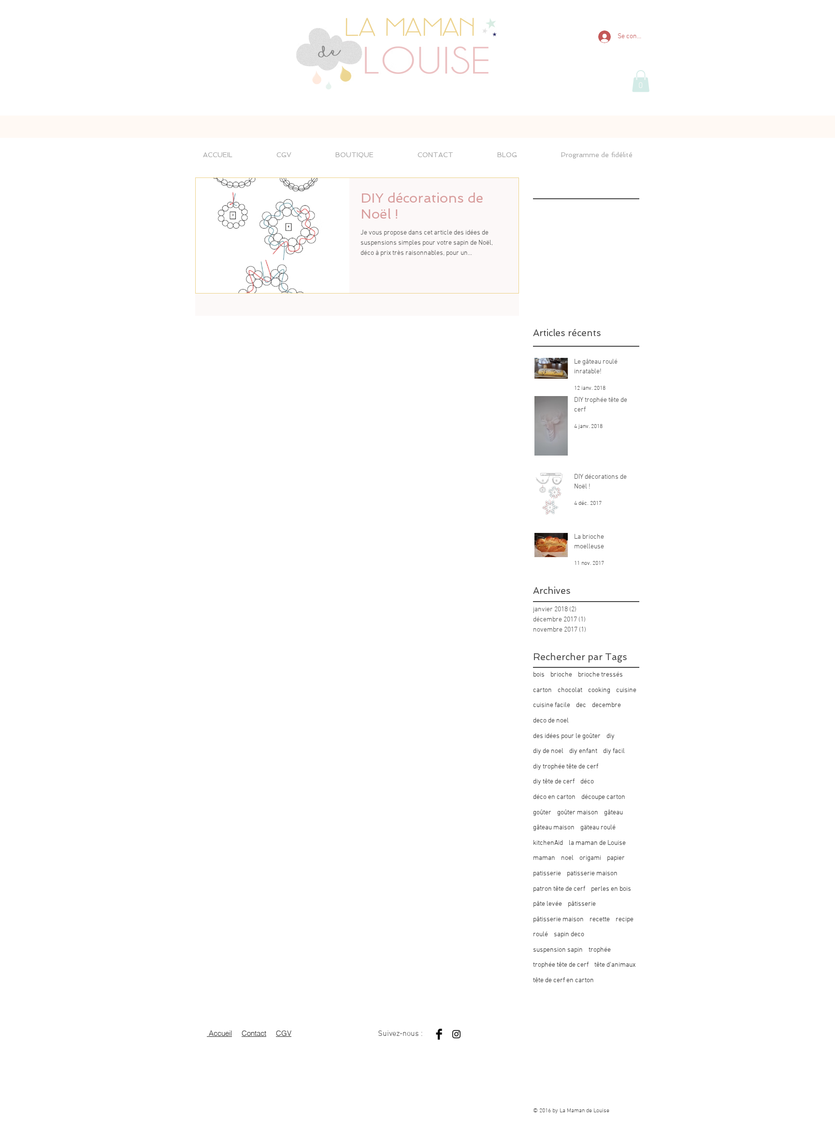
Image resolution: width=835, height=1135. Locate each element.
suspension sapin (558, 950)
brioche (561, 675)
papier (616, 858)
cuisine (626, 690)
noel (567, 858)
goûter (542, 813)
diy (610, 736)
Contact (254, 1033)
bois (539, 675)
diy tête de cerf (554, 782)
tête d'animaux (614, 965)
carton (542, 690)
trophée (600, 950)
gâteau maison (554, 828)
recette (600, 919)
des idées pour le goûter (567, 736)
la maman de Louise (597, 843)
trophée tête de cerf (561, 965)
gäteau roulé (598, 828)
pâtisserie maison (558, 919)
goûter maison (577, 813)
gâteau (613, 813)
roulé (540, 934)
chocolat (570, 690)
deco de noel (551, 721)
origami (590, 858)
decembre (606, 705)
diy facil (614, 751)
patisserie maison (592, 874)
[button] (641, 81)
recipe (624, 919)
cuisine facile (551, 705)
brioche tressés (600, 675)
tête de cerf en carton (563, 980)
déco (587, 782)
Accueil (219, 1033)
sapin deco (569, 934)
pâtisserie (582, 904)
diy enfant (583, 751)
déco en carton (554, 797)
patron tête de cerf (559, 889)
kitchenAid (548, 843)
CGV (283, 1033)
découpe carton (603, 797)
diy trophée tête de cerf (565, 767)
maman (544, 858)
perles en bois (611, 889)
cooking (599, 690)
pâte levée (547, 904)
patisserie (547, 874)
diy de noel (548, 751)
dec (581, 705)
